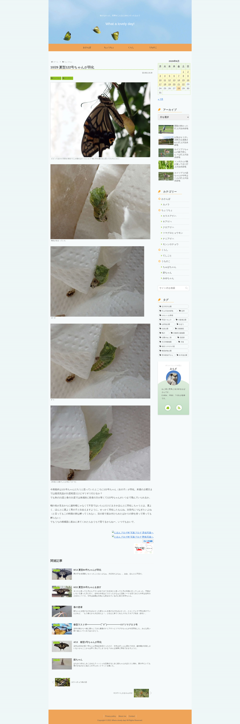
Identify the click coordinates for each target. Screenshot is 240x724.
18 (165, 84)
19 (169, 84)
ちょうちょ (57, 78)
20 (174, 84)
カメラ (166, 204)
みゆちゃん (168, 278)
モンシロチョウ (170, 244)
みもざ (173, 369)
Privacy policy (110, 716)
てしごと (167, 255)
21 (179, 84)
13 (174, 80)
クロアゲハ (168, 227)
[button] (186, 288)
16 (188, 80)
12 (169, 80)
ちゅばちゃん (169, 267)
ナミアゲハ (68, 78)
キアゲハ (167, 221)
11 (165, 80)
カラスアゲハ (169, 216)
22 (183, 84)
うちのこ (165, 261)
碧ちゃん (167, 272)
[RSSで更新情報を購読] (179, 408)
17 (160, 84)
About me (122, 716)
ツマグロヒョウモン (173, 233)
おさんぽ (165, 199)
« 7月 (160, 99)
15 (183, 80)
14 (179, 80)
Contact (132, 716)
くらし (164, 250)
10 (160, 80)
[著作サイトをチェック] (168, 408)
